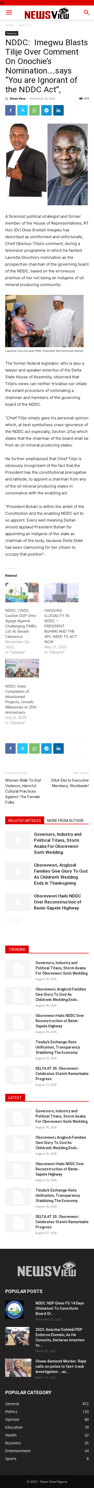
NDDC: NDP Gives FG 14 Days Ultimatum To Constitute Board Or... (60, 1308)
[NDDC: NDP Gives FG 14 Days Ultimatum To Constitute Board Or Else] (14, 1310)
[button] (9, 12)
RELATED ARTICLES (24, 821)
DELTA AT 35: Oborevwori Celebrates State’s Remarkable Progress (62, 1073)
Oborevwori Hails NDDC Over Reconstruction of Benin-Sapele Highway (57, 902)
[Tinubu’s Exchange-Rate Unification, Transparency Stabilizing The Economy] (18, 1048)
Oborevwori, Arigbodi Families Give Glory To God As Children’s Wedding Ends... (61, 994)
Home (9, 25)
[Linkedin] (58, 110)
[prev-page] (8, 921)
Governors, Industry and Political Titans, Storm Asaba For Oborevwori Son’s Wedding (61, 968)
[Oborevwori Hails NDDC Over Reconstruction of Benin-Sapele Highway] (18, 902)
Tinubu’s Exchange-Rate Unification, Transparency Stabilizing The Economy (58, 1047)
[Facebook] (10, 110)
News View (17, 98)
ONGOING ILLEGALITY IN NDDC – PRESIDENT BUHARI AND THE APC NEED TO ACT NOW (60, 626)
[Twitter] (22, 110)
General (25, 25)
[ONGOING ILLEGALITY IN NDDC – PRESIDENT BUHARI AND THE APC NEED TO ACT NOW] (61, 592)
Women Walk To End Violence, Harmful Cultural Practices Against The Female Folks (23, 791)
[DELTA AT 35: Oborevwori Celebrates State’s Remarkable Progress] (18, 1075)
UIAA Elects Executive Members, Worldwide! (70, 783)
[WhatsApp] (34, 110)
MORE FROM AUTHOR (65, 821)
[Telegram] (46, 110)
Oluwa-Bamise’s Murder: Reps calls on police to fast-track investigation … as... (61, 1366)
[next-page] (17, 921)
